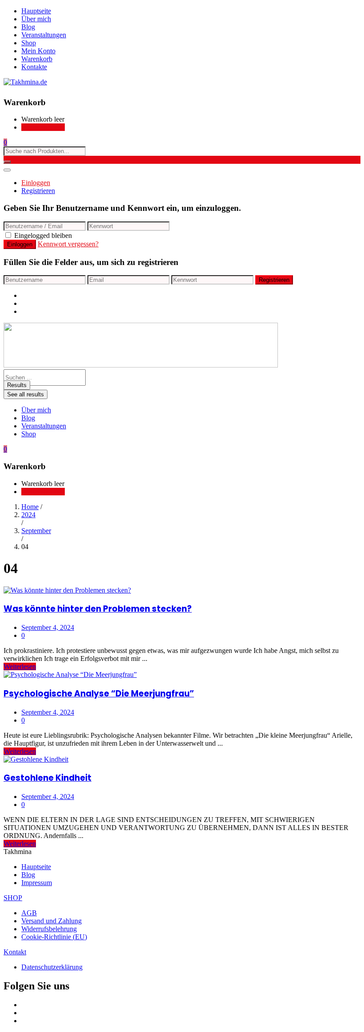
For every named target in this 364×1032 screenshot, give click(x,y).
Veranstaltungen (43, 35)
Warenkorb (36, 59)
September (36, 530)
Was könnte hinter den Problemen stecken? (98, 609)
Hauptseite (36, 11)
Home (30, 506)
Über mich (36, 19)
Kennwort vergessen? (68, 244)
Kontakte (34, 67)
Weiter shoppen (43, 127)
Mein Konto (38, 51)
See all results (25, 394)
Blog (28, 27)
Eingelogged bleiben (43, 235)
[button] (5, 142)
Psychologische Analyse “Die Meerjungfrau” (99, 694)
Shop (28, 43)
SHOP (13, 898)
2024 (28, 514)
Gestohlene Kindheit (47, 778)
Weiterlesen (20, 666)
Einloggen (35, 182)
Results (17, 385)
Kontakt (15, 952)
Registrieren (38, 190)
